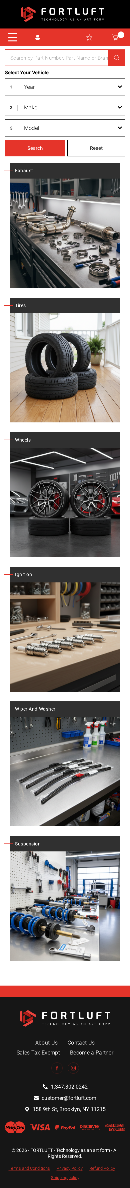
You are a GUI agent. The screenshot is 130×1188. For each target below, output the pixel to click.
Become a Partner (91, 1053)
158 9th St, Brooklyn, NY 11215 (69, 1109)
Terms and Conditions (29, 1168)
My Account (37, 37)
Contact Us (81, 1043)
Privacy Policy (70, 1168)
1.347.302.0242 (69, 1087)
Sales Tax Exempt (38, 1053)
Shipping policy (65, 1177)
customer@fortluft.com (69, 1098)
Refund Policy (102, 1168)
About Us (46, 1043)
